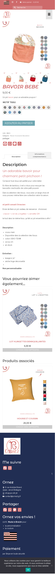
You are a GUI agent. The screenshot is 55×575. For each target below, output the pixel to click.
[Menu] (49, 14)
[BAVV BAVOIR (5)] (21, 78)
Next (50, 397)
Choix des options (27, 350)
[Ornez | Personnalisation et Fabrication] (21, 14)
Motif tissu (9, 102)
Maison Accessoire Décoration (19, 136)
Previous (5, 397)
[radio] (5, 107)
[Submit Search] (14, 7)
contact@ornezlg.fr (13, 496)
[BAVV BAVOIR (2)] (45, 78)
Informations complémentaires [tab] (39, 155)
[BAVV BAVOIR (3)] (33, 78)
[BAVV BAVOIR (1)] (27, 46)
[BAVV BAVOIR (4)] (9, 78)
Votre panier (30, 2)
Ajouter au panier (19, 123)
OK (28, 570)
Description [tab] (16, 157)
